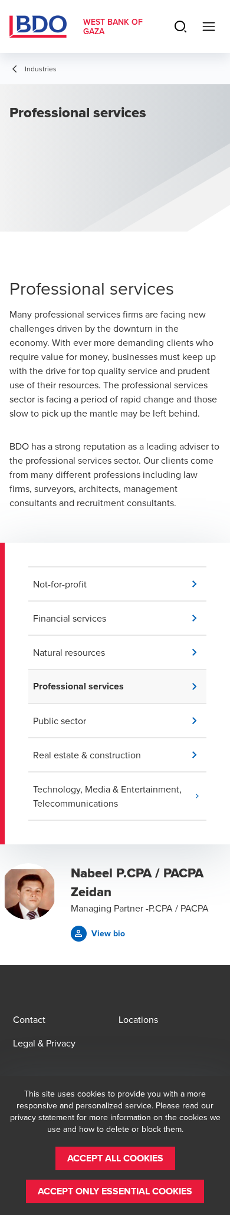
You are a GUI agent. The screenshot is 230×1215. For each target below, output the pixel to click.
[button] (119, 584)
